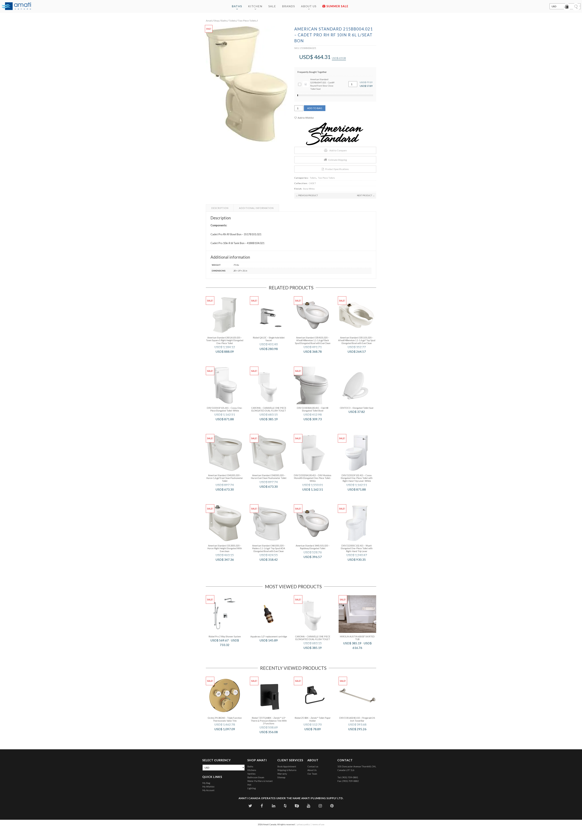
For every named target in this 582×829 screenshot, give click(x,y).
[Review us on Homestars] (296, 805)
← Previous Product (307, 195)
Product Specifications (337, 169)
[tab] (220, 208)
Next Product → (366, 195)
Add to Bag (314, 108)
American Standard (229, 357)
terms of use (318, 824)
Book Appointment (286, 766)
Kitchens (251, 770)
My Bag (206, 783)
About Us (308, 6)
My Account (208, 790)
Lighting (251, 788)
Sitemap (281, 777)
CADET (312, 183)
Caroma (273, 425)
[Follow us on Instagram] (320, 805)
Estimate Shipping (337, 159)
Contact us (312, 766)
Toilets (232, 20)
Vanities (251, 773)
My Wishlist (208, 786)
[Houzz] (285, 805)
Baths (237, 6)
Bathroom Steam (255, 777)
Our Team (312, 773)
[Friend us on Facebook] (261, 805)
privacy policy (303, 824)
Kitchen (255, 6)
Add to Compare (338, 150)
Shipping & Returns (286, 770)
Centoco (360, 418)
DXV (228, 425)
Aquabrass (272, 646)
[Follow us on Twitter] (250, 805)
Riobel (272, 355)
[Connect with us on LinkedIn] (273, 805)
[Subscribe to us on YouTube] (308, 805)
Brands (288, 6)
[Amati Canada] (16, 6)
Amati (209, 20)
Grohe (229, 735)
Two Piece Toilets (247, 20)
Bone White (309, 188)
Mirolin (361, 654)
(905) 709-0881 (350, 777)
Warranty (282, 773)
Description (219, 208)
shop (216, 20)
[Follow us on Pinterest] (331, 805)
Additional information (256, 208)
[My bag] (567, 7)
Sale (272, 6)
